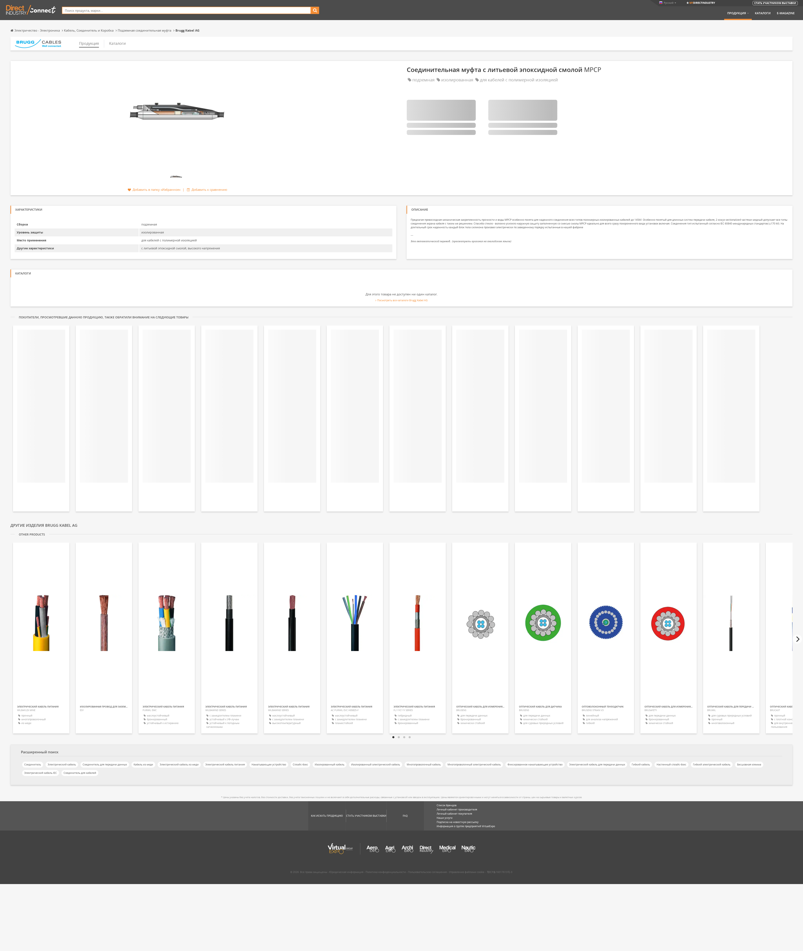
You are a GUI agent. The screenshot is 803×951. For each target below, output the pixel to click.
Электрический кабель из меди (179, 764)
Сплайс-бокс (300, 764)
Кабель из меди (143, 764)
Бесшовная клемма (749, 764)
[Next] (797, 639)
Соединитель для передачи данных (105, 764)
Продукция (736, 13)
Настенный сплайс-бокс (671, 764)
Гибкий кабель (641, 764)
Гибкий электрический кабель (711, 764)
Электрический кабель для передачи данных (597, 764)
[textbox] (186, 10)
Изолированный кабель (329, 764)
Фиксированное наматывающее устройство (535, 764)
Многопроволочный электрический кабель (474, 764)
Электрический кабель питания (225, 764)
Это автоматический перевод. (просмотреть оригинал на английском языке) (461, 241)
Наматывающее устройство (269, 764)
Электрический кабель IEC (40, 773)
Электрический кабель (62, 764)
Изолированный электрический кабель (375, 764)
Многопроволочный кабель (424, 764)
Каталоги (763, 13)
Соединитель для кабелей (80, 773)
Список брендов (446, 805)
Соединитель (32, 764)
